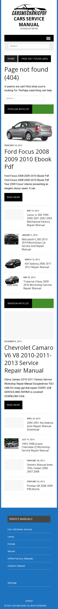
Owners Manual (16, 565)
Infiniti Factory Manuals (20, 558)
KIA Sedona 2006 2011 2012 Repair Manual (38, 265)
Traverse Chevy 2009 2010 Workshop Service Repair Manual (37, 285)
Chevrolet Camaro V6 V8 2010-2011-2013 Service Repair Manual (28, 359)
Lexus (11, 536)
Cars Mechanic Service (20, 529)
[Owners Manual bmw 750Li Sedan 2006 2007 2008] (14, 467)
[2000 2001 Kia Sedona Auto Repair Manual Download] (14, 425)
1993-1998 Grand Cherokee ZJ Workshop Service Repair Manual (36, 447)
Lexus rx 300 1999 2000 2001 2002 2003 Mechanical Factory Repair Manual (39, 220)
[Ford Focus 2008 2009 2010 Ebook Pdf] (29, 141)
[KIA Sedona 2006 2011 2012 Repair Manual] (13, 266)
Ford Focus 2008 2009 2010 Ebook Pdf (27, 159)
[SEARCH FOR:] (29, 46)
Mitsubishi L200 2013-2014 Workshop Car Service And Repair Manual (35, 244)
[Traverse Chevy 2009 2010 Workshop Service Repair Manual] (12, 284)
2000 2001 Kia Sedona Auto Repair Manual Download (40, 426)
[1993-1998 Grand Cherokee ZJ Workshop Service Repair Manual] (11, 446)
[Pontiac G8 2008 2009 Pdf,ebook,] (14, 488)
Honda (11, 543)
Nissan (11, 551)
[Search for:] (24, 98)
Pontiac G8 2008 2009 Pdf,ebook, (40, 487)
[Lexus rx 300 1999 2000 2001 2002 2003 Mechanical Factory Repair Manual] (14, 218)
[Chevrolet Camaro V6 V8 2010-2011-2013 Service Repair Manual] (29, 337)
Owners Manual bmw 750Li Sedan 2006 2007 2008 (40, 468)
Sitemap (12, 582)
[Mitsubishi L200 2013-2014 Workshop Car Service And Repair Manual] (11, 242)
